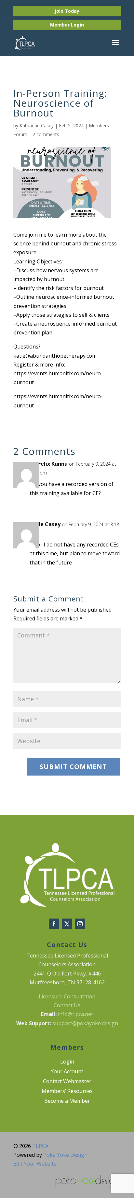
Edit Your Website (35, 1163)
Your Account (67, 1072)
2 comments (46, 134)
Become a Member (67, 1101)
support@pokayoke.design (85, 1023)
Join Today (67, 11)
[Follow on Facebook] (54, 924)
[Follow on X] (67, 924)
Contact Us (67, 1005)
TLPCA (40, 1146)
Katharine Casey (37, 125)
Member (60, 25)
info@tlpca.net (75, 1014)
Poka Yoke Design (65, 1154)
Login (77, 25)
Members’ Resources (67, 1092)
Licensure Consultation (67, 996)
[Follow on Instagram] (80, 924)
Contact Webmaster (67, 1082)
